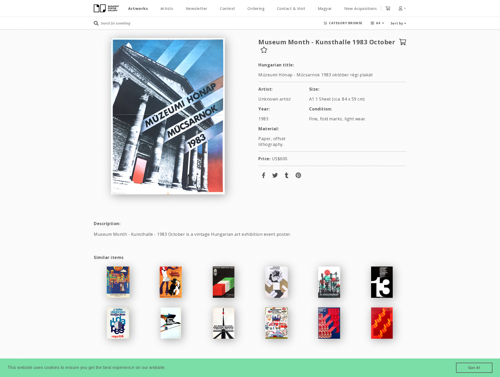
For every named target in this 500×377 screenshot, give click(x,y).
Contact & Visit (291, 8)
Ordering (256, 8)
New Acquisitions (360, 8)
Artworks (138, 8)
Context (227, 8)
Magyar (325, 8)
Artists (166, 8)
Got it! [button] (474, 368)
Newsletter (197, 8)
